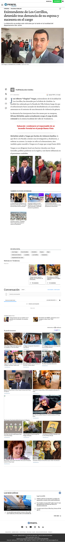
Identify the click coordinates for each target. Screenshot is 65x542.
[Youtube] (31, 527)
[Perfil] (32, 523)
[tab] (10, 300)
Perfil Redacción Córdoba (24, 90)
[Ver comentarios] (60, 9)
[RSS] (39, 527)
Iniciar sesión (50, 289)
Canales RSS (8, 532)
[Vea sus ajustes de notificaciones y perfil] (63, 1)
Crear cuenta (57, 289)
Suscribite (57, 1)
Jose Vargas (14, 252)
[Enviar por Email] (6, 103)
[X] (26, 527)
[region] (32, 308)
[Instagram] (35, 527)
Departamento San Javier (17, 257)
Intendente (34, 252)
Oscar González (24, 252)
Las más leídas (11, 493)
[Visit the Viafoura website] (57, 327)
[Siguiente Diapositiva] (60, 275)
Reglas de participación (41, 532)
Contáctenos (22, 532)
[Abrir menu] (2, 5)
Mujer (48, 252)
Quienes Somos (15, 532)
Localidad (26, 254)
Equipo (33, 532)
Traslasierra (44, 254)
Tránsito (50, 532)
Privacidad (29, 532)
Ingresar (49, 1)
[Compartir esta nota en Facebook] (6, 89)
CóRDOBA (6, 8)
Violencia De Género (16, 254)
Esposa (41, 252)
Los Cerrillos (35, 254)
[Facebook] (22, 527)
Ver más (56, 515)
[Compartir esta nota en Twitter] (6, 94)
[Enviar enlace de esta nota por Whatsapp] (6, 98)
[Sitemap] (43, 527)
